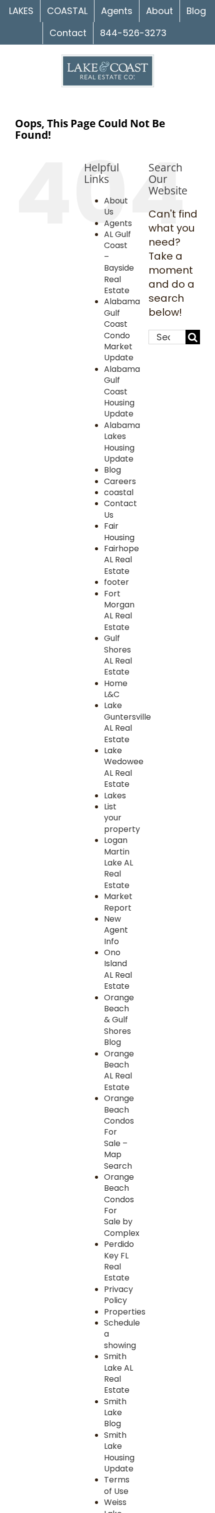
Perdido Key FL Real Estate (119, 1260)
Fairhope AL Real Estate (121, 560)
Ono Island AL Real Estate (118, 969)
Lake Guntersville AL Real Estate (127, 722)
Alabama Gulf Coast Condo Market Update (122, 329)
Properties (125, 1312)
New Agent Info (116, 930)
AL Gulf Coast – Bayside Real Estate (119, 262)
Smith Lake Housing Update (119, 1451)
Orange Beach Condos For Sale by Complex (122, 1205)
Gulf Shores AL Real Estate (118, 655)
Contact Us (120, 509)
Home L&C (116, 689)
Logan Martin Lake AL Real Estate (118, 862)
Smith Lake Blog (115, 1413)
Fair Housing (119, 531)
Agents (118, 223)
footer (116, 582)
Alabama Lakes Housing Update (122, 442)
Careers (120, 481)
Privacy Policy (118, 1294)
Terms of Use (117, 1485)
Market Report (118, 902)
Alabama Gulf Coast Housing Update (122, 391)
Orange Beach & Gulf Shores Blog (119, 1020)
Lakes (115, 795)
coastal (119, 492)
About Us (116, 206)
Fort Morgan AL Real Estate (119, 610)
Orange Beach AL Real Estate (119, 1070)
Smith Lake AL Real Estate (118, 1373)
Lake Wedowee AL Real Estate (124, 767)
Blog (112, 470)
